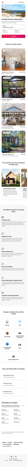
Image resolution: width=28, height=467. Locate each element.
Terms (10, 460)
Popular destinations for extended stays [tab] (11, 405)
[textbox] (7, 32)
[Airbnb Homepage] (3, 2)
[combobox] (13, 27)
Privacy (6, 460)
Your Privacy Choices (17, 460)
